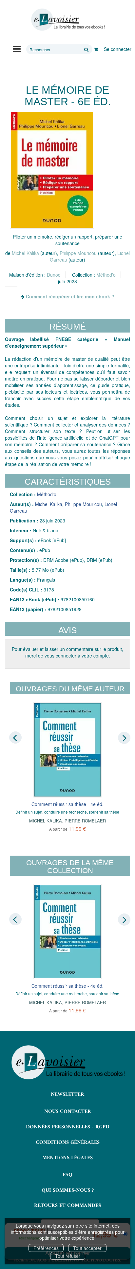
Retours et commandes (67, 1205)
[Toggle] (17, 48)
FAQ (67, 1175)
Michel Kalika (25, 253)
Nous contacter (67, 1111)
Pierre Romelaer (85, 821)
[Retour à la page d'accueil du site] (67, 19)
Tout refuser (67, 1256)
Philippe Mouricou (78, 253)
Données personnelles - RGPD (67, 1127)
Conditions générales (68, 1142)
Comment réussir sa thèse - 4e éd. (67, 804)
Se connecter (117, 49)
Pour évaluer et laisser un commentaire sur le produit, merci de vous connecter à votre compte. (67, 652)
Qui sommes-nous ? (68, 1190)
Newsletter (67, 1094)
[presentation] (15, 737)
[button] (52, 170)
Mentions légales (67, 1158)
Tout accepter (87, 1248)
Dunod (54, 274)
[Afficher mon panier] (96, 49)
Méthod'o (106, 274)
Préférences (46, 1248)
